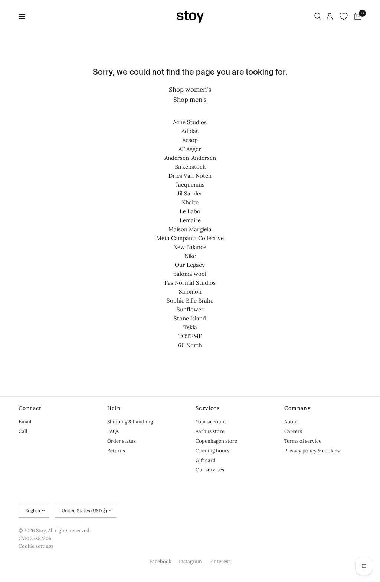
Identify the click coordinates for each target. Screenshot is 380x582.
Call (23, 431)
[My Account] (329, 16)
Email (25, 421)
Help (114, 408)
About (291, 421)
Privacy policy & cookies (312, 450)
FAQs (113, 431)
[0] (356, 16)
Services (208, 408)
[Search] (318, 16)
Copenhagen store (216, 441)
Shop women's (190, 89)
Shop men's (190, 100)
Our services (210, 469)
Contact (30, 408)
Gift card (206, 460)
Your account (211, 421)
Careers (293, 431)
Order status (121, 441)
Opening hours (212, 450)
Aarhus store (210, 431)
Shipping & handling (130, 421)
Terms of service (302, 441)
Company (297, 408)
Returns (116, 450)
